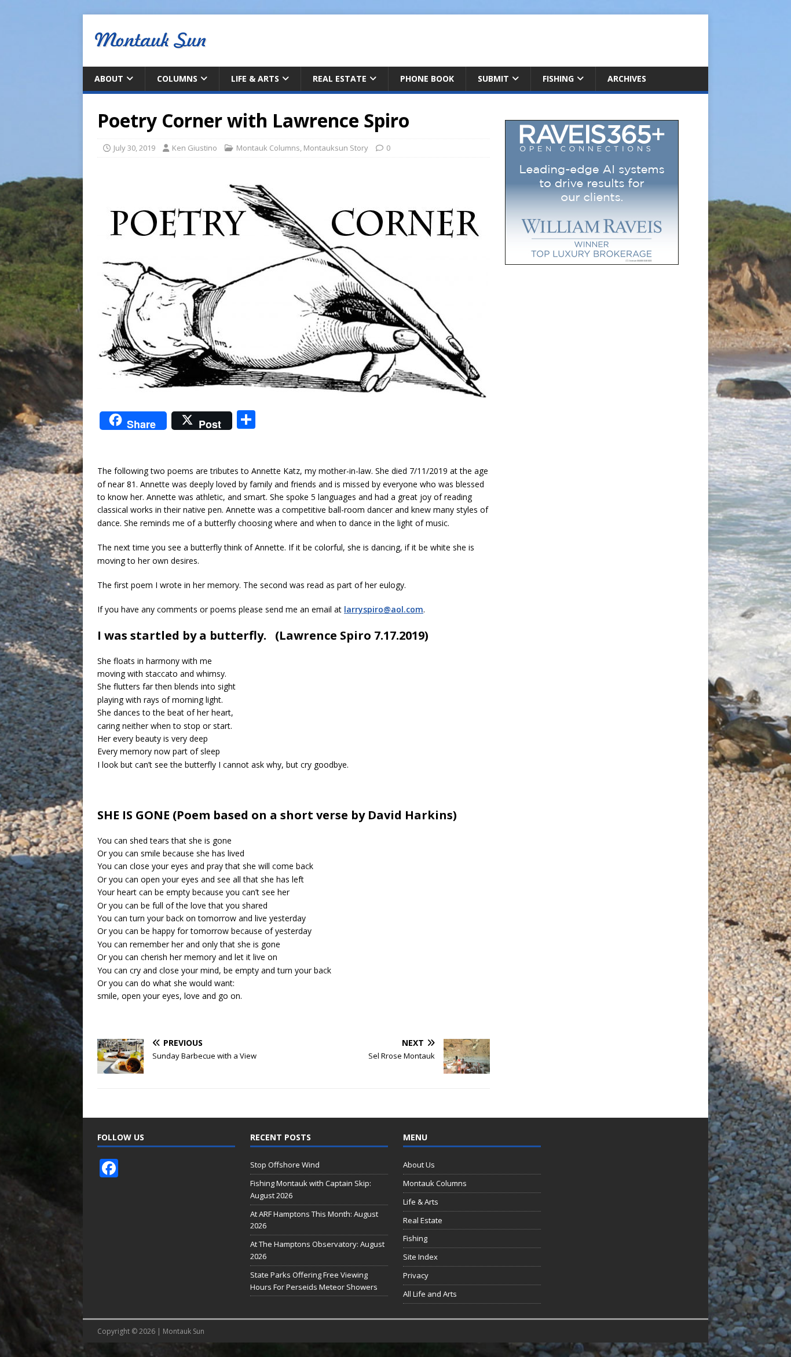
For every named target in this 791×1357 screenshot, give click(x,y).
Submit (493, 78)
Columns (177, 78)
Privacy (416, 1275)
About (108, 78)
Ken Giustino (194, 148)
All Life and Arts (430, 1294)
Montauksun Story (335, 148)
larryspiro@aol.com (383, 609)
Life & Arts (255, 78)
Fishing (558, 78)
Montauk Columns (268, 148)
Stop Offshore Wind (285, 1164)
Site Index (420, 1257)
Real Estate (340, 78)
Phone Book (427, 78)
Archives (626, 78)
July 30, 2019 (134, 148)
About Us (419, 1164)
